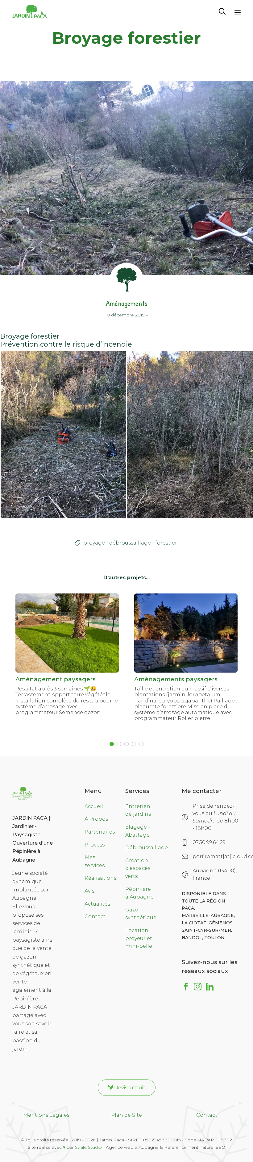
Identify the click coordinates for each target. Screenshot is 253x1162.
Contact (95, 916)
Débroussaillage (146, 847)
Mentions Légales (46, 1115)
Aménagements (126, 303)
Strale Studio (88, 1147)
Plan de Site (126, 1115)
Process (95, 845)
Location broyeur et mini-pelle (138, 938)
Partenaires (100, 832)
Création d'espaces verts (137, 868)
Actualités (97, 904)
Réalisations (100, 878)
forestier (166, 543)
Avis (89, 891)
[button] (127, 1088)
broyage (94, 543)
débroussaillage (130, 543)
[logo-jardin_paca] (22, 798)
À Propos (96, 819)
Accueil (94, 806)
